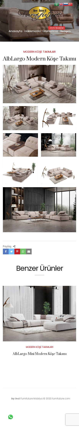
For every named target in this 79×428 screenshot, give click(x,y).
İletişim (65, 31)
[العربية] (56, 4)
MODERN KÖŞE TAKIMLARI (39, 52)
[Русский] (65, 4)
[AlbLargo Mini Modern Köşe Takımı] (39, 313)
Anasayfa (15, 31)
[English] (61, 4)
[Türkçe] (70, 4)
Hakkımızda (32, 31)
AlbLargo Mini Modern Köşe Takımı (40, 354)
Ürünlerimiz (51, 31)
